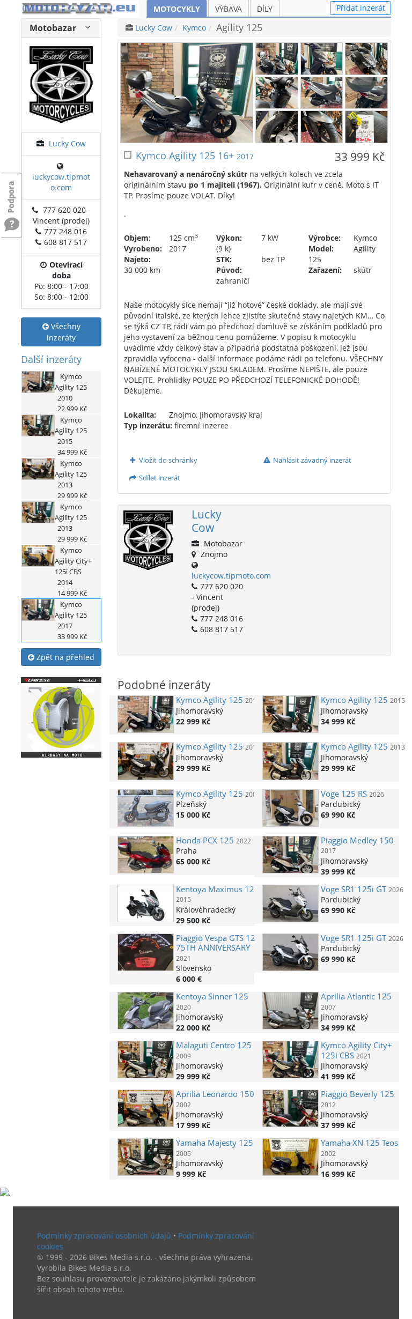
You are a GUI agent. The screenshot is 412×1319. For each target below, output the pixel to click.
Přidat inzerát (360, 8)
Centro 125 (214, 1045)
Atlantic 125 (356, 996)
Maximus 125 (217, 889)
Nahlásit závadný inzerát (311, 460)
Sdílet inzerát (158, 478)
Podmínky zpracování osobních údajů (104, 1236)
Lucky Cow (67, 143)
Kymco (194, 28)
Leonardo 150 (215, 1094)
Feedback (12, 192)
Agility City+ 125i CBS (356, 1050)
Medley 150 (357, 840)
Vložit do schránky (167, 460)
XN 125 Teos (359, 1142)
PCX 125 (205, 840)
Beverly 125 (357, 1094)
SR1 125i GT (353, 889)
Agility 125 (209, 700)
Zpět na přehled (64, 657)
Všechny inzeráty (63, 332)
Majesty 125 (214, 1142)
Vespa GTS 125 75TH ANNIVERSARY (218, 942)
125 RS (344, 793)
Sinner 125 (212, 996)
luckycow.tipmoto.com (61, 182)
